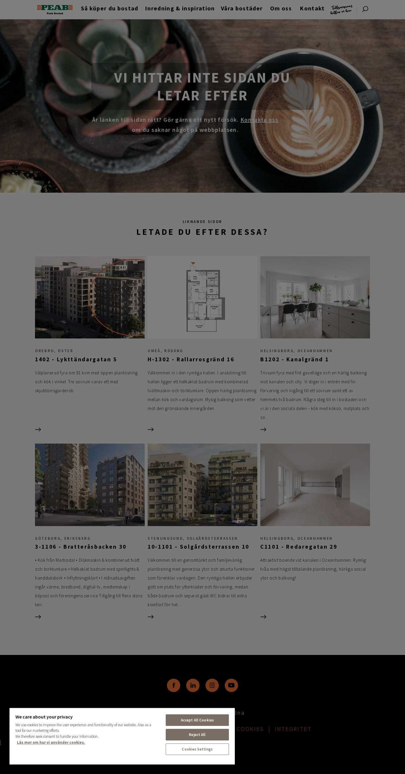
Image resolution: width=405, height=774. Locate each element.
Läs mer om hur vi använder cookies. (51, 742)
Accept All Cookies (197, 720)
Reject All (197, 734)
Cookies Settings (197, 749)
